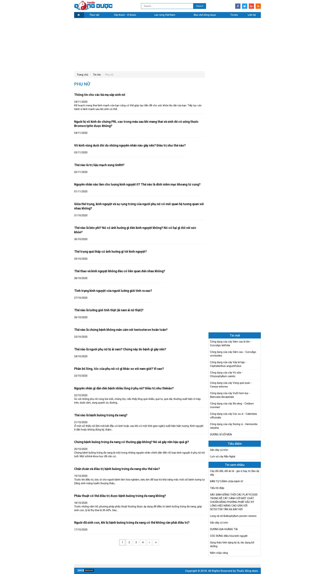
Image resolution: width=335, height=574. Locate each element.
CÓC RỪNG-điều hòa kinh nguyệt (228, 535)
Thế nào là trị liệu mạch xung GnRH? (99, 165)
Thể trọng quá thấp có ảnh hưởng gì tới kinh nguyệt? (110, 251)
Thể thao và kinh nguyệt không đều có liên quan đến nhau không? (119, 271)
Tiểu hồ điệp (217, 488)
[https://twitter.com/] (244, 6)
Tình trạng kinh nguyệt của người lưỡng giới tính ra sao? (113, 291)
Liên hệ (252, 14)
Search (199, 6)
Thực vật (94, 14)
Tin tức (234, 14)
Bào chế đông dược (205, 14)
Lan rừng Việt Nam (164, 14)
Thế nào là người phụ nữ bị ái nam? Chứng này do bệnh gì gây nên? (120, 349)
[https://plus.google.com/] (251, 6)
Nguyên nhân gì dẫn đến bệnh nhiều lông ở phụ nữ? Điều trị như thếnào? (124, 388)
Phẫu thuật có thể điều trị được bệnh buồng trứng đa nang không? (120, 496)
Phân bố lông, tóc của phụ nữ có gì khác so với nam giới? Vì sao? (119, 368)
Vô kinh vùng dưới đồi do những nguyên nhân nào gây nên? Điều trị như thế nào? (130, 145)
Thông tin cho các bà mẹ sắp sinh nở (99, 95)
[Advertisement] (167, 44)
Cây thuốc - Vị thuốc (125, 14)
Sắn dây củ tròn (219, 449)
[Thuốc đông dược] (93, 9)
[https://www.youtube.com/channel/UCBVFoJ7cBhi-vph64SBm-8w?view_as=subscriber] (258, 6)
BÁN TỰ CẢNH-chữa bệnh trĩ (226, 481)
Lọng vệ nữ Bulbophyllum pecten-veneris (233, 516)
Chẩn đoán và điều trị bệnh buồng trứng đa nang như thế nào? (117, 469)
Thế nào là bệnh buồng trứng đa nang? (100, 415)
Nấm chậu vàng (219, 552)
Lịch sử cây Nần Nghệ (222, 456)
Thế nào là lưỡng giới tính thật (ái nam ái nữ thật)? (108, 310)
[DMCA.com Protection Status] (85, 571)
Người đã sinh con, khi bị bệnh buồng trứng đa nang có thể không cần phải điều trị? (131, 522)
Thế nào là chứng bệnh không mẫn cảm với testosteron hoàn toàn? (121, 329)
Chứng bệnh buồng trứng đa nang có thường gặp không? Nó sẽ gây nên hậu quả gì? (131, 442)
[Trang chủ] (79, 15)
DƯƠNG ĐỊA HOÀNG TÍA (224, 529)
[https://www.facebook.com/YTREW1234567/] (237, 6)
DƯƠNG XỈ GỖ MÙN (221, 434)
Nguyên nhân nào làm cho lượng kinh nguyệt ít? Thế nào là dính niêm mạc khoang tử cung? (137, 184)
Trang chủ (82, 74)
